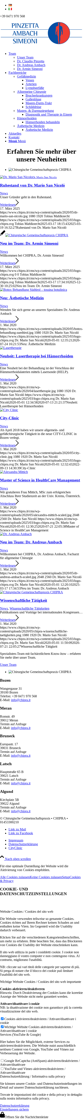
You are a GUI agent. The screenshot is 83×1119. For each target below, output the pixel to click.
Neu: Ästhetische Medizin (22, 298)
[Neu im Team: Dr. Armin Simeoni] (34, 235)
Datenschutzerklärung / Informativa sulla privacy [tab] (32, 1076)
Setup (66, 877)
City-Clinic (9, 418)
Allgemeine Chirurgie (31, 91)
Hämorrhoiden (27, 118)
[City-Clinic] (9, 410)
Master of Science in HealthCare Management (40, 480)
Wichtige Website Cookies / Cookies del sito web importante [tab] (40, 982)
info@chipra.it (20, 700)
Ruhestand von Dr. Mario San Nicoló (32, 185)
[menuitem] (46, 5)
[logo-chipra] (41, 46)
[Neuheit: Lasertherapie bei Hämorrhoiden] (10, 348)
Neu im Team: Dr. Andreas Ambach (31, 542)
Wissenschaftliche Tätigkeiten (29, 608)
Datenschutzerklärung (14, 1105)
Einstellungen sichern (14, 1109)
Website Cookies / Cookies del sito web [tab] (26, 911)
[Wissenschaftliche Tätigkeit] (31, 592)
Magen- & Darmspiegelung (35, 110)
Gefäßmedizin (26, 76)
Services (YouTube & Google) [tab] (20, 1034)
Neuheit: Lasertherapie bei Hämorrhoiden (36, 356)
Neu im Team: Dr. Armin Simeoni (29, 243)
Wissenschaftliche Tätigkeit (23, 600)
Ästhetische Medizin (30, 126)
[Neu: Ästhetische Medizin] (33, 289)
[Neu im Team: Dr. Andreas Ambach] (16, 534)
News (4, 193)
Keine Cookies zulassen (46, 877)
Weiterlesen (8, 205)
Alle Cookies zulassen (15, 877)
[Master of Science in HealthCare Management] (14, 472)
